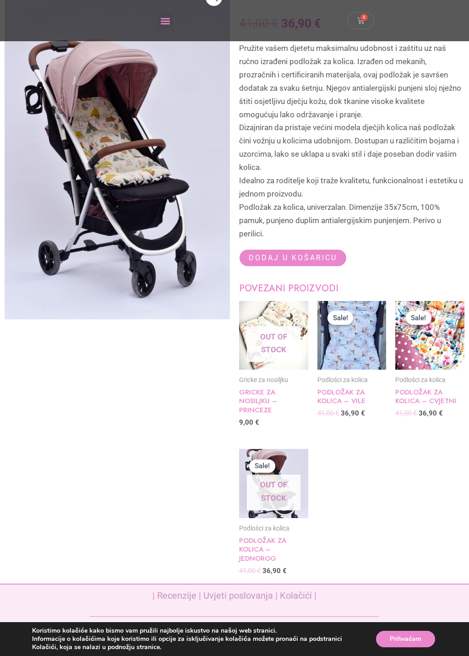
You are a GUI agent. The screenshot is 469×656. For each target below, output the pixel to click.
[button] (165, 20)
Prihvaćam (405, 638)
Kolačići (296, 595)
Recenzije (176, 595)
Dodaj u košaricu (293, 257)
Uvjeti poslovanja (238, 595)
